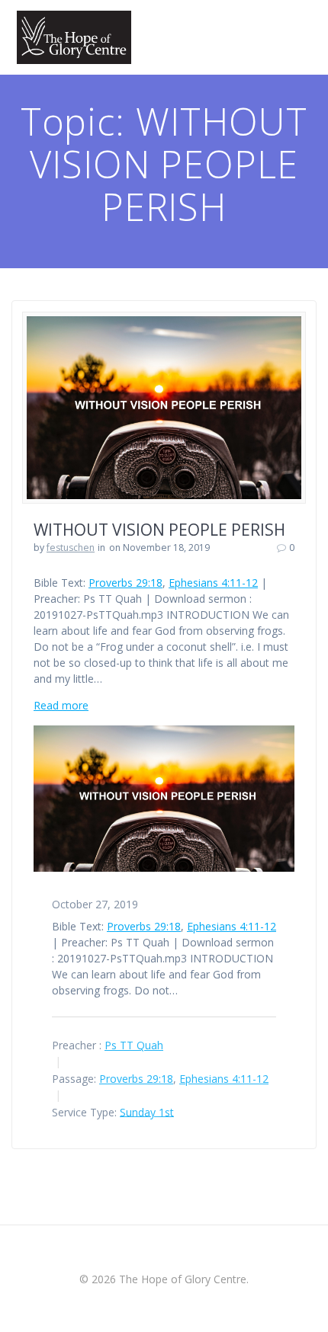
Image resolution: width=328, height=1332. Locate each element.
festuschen (71, 547)
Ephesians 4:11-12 (213, 582)
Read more (61, 705)
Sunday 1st (147, 1111)
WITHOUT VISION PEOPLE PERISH (159, 529)
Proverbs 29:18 (125, 582)
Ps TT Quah (134, 1045)
